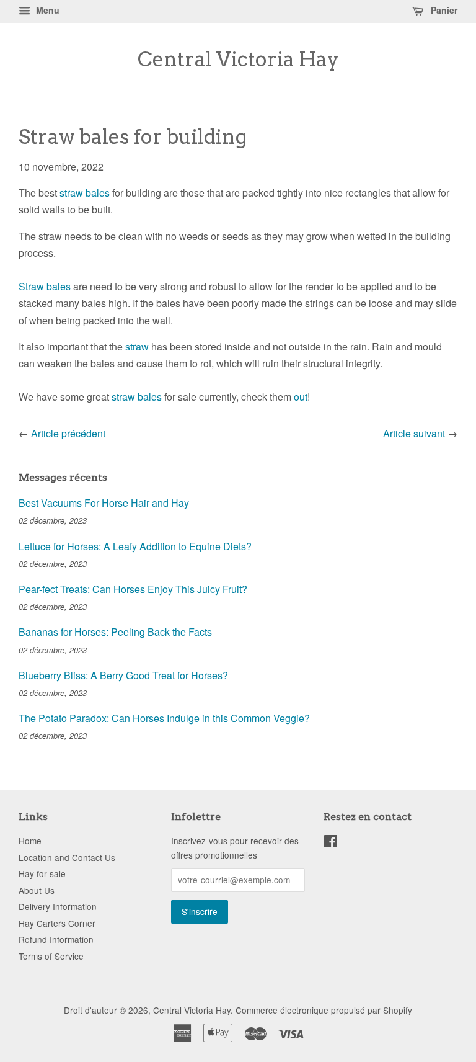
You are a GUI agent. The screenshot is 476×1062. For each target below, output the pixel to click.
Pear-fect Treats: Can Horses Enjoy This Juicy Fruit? (133, 589)
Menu (46, 10)
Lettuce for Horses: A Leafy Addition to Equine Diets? (135, 546)
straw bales (85, 192)
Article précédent (68, 433)
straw (137, 346)
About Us (37, 890)
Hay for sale (42, 873)
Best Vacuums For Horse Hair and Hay (104, 503)
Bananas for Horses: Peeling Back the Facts (115, 632)
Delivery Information (58, 906)
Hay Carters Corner (57, 923)
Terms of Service (51, 956)
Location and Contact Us (67, 857)
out (300, 397)
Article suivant (414, 433)
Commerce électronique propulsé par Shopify (324, 1010)
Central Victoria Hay (238, 59)
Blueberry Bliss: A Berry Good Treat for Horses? (123, 675)
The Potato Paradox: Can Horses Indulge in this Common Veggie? (164, 718)
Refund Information (56, 939)
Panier (442, 10)
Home (30, 840)
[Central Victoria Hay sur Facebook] (331, 843)
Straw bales (45, 286)
